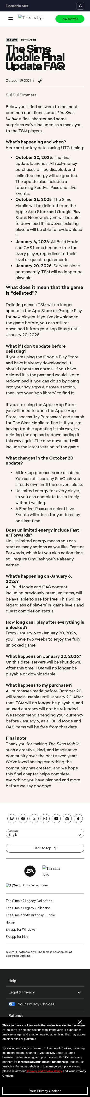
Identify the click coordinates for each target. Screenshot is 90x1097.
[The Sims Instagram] (45, 818)
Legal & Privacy (22, 992)
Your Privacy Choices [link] (36, 1004)
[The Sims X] (34, 818)
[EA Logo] (30, 871)
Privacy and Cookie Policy (44, 1071)
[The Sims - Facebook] (23, 818)
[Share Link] (40, 81)
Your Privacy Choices (45, 1091)
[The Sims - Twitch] (12, 818)
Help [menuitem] (12, 980)
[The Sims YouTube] (56, 818)
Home (10, 922)
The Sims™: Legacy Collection (28, 908)
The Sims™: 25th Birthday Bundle (30, 915)
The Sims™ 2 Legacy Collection (29, 901)
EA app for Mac (17, 937)
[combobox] (45, 833)
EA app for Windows (21, 929)
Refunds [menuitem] (16, 1015)
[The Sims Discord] (67, 818)
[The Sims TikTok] (78, 818)
